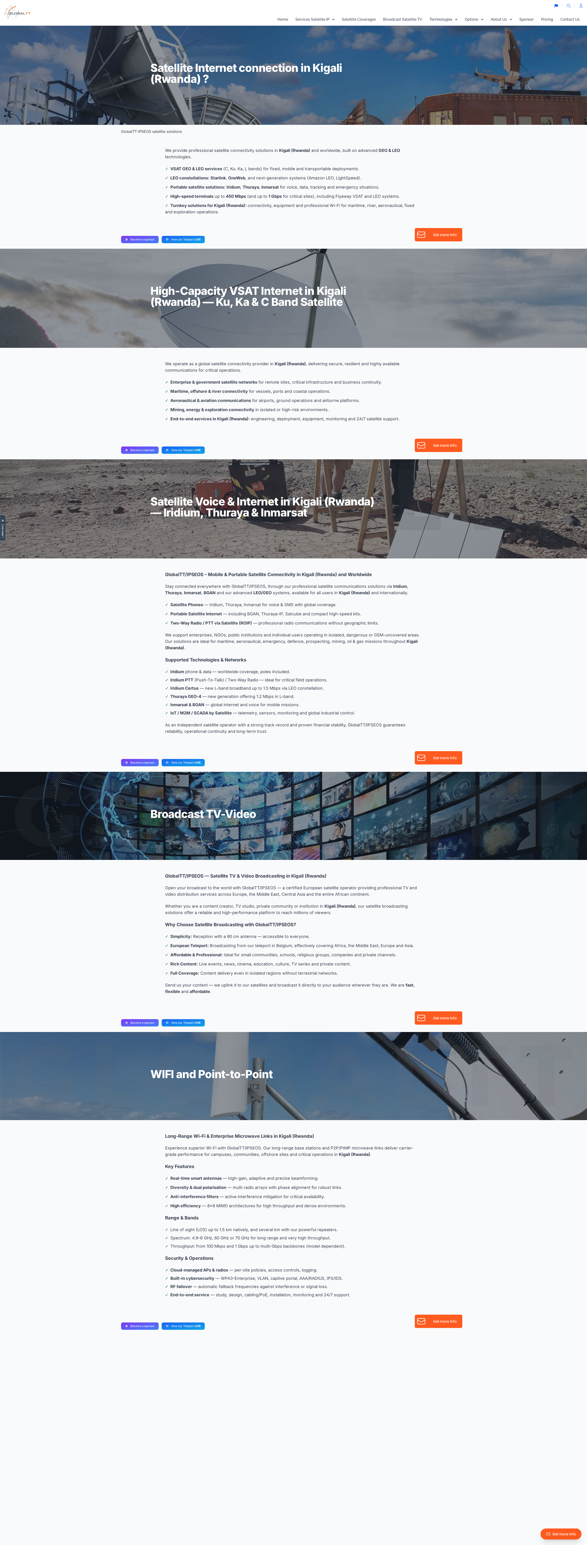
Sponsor (526, 19)
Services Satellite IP (312, 19)
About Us (499, 19)
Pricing (547, 19)
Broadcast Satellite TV (402, 19)
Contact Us (570, 19)
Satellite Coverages (359, 19)
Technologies (440, 19)
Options (471, 19)
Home (282, 19)
